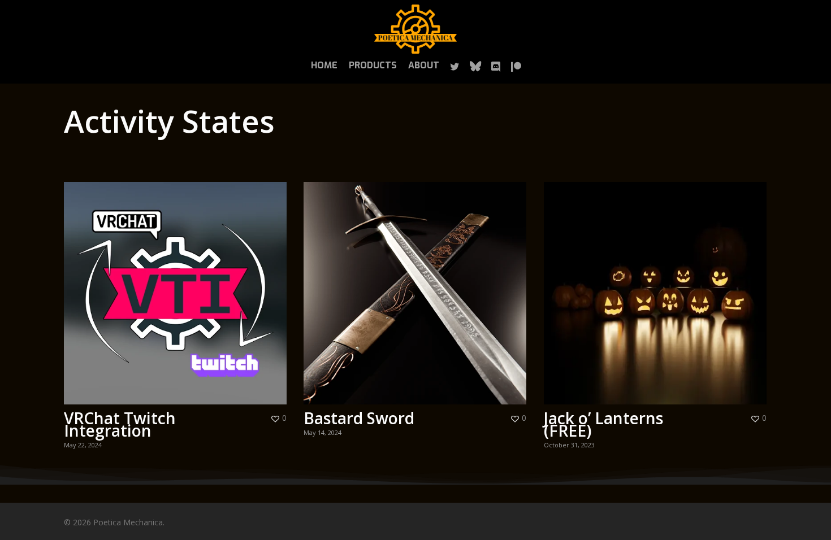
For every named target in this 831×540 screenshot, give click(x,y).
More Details (178, 285)
